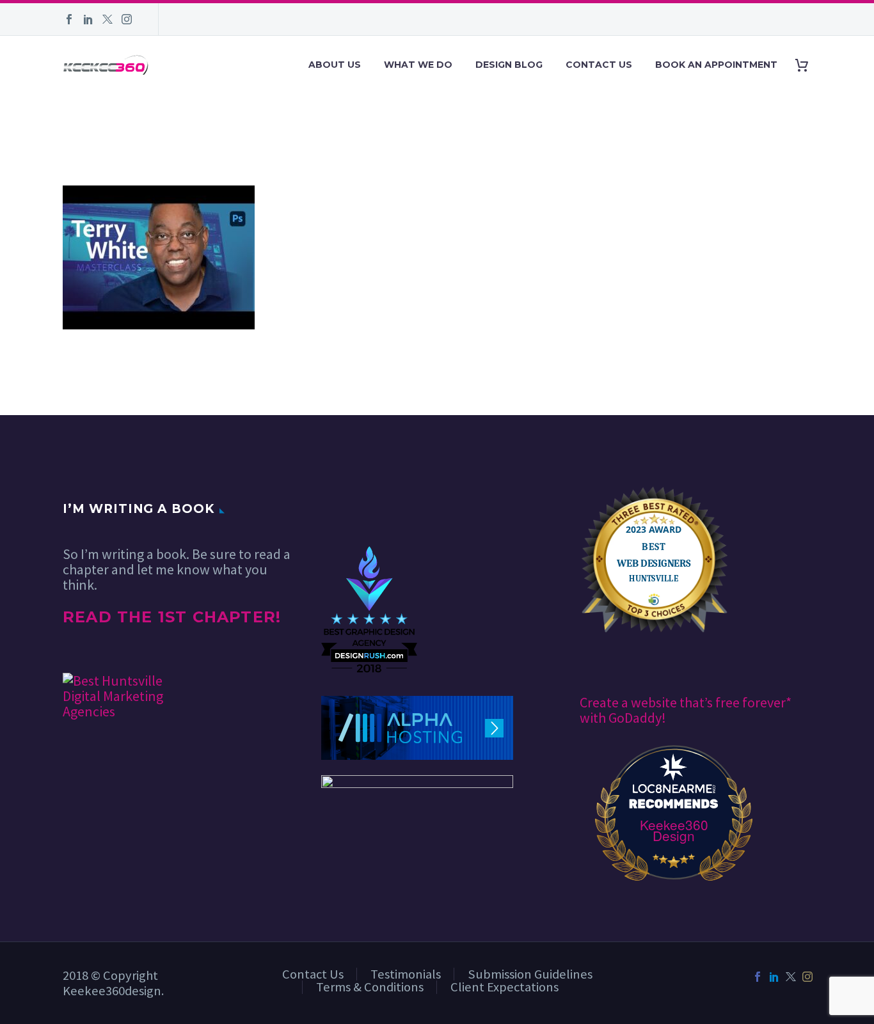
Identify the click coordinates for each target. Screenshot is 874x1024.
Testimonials (405, 974)
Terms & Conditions (370, 987)
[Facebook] (69, 19)
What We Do (418, 64)
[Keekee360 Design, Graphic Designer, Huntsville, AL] (369, 507)
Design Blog (509, 64)
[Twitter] (107, 19)
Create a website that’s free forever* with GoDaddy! (685, 710)
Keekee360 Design (674, 830)
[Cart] (806, 65)
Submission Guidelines (530, 974)
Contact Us (599, 64)
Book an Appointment (716, 64)
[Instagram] (126, 19)
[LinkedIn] (88, 19)
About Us (334, 64)
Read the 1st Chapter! (172, 617)
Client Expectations (504, 987)
